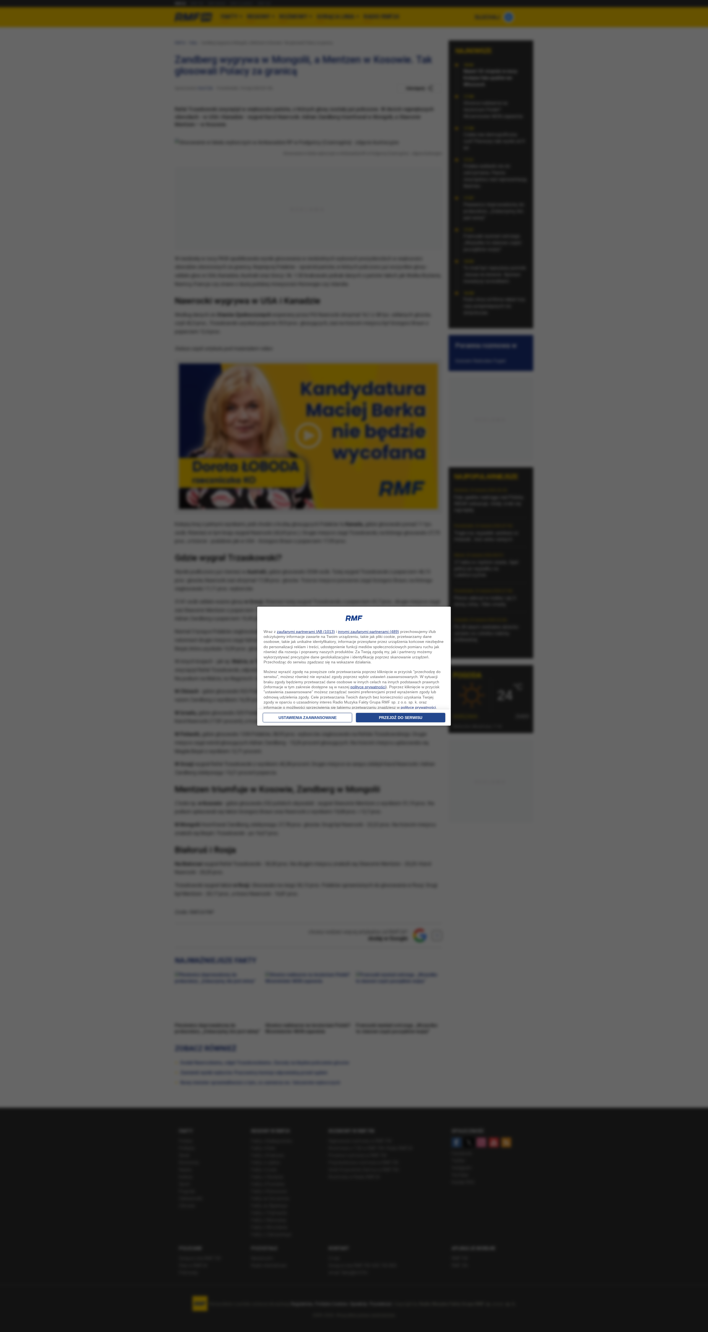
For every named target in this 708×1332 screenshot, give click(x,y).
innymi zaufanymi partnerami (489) (368, 631)
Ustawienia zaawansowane (307, 717)
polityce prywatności (368, 687)
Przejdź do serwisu (400, 717)
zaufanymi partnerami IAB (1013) (306, 631)
